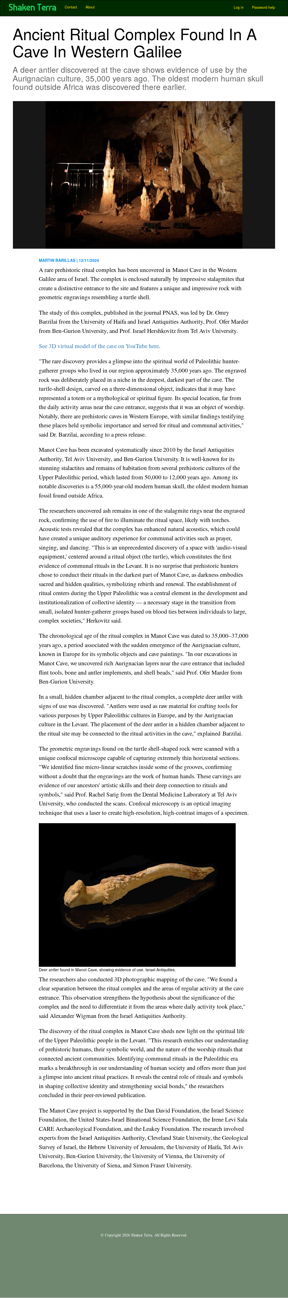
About (90, 7)
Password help (263, 7)
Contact (71, 7)
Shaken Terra (32, 7)
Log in (239, 7)
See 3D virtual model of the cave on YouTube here (99, 346)
